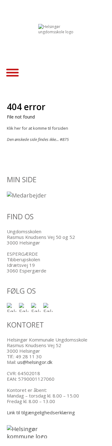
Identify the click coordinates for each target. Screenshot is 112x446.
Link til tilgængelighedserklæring (41, 412)
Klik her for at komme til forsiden (37, 128)
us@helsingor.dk (34, 362)
